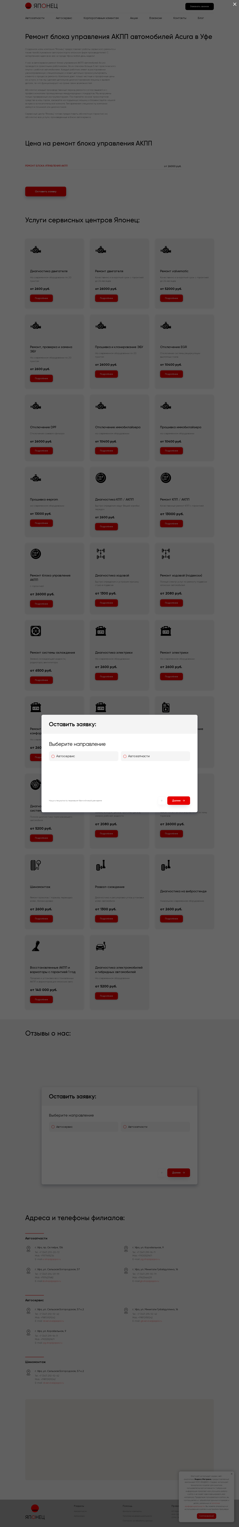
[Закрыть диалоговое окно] (234, 4)
